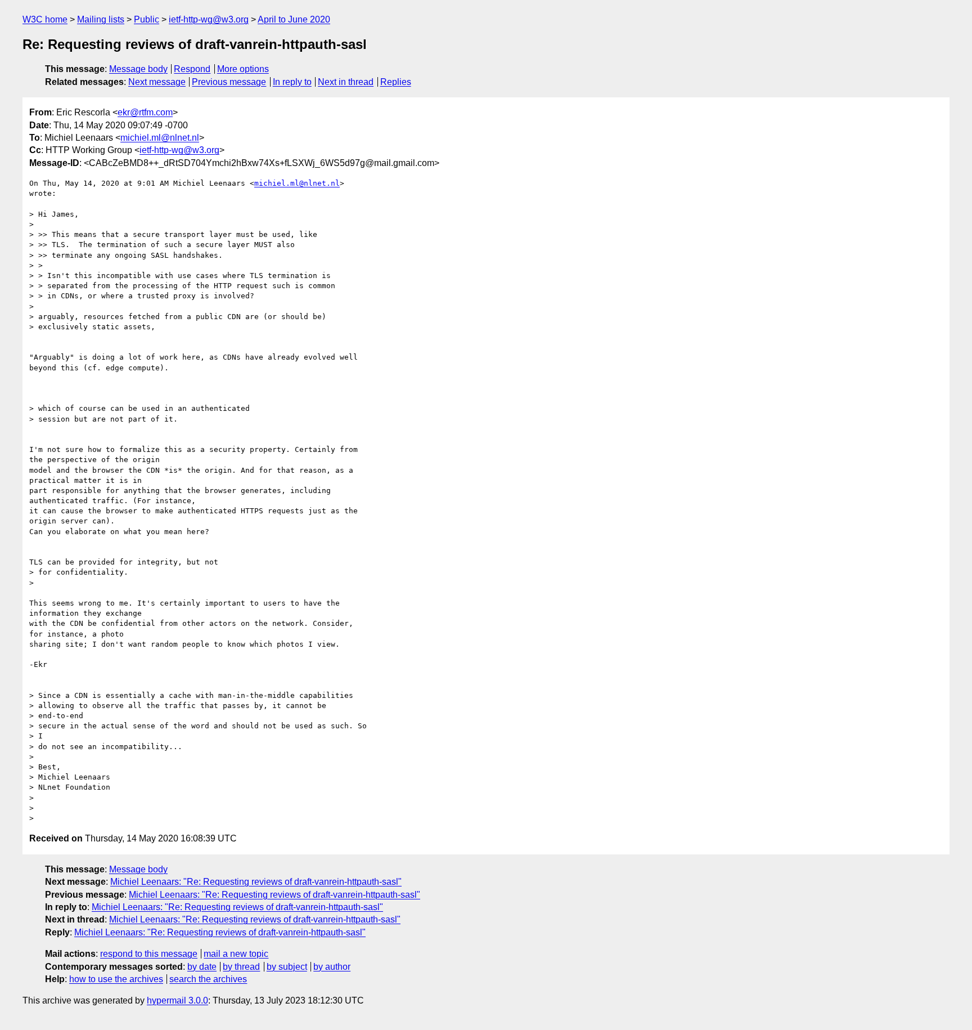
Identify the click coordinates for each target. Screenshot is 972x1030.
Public (146, 19)
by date (202, 966)
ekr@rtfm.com (145, 112)
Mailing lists (100, 19)
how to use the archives (116, 979)
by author (331, 966)
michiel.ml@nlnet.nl (159, 137)
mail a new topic (236, 954)
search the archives (208, 979)
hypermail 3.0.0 (177, 1000)
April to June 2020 (294, 19)
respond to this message (148, 954)
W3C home (45, 19)
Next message (157, 82)
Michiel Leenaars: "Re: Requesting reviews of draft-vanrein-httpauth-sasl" (256, 881)
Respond (192, 69)
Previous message (229, 82)
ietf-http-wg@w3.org (209, 19)
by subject (287, 966)
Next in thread (346, 82)
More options (243, 69)
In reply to (292, 82)
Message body (138, 69)
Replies (395, 82)
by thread (241, 966)
